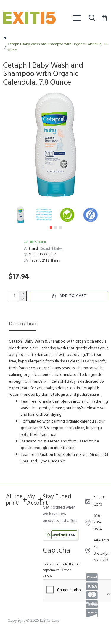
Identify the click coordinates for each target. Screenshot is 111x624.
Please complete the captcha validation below (58, 570)
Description (22, 324)
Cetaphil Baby (51, 249)
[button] (51, 227)
